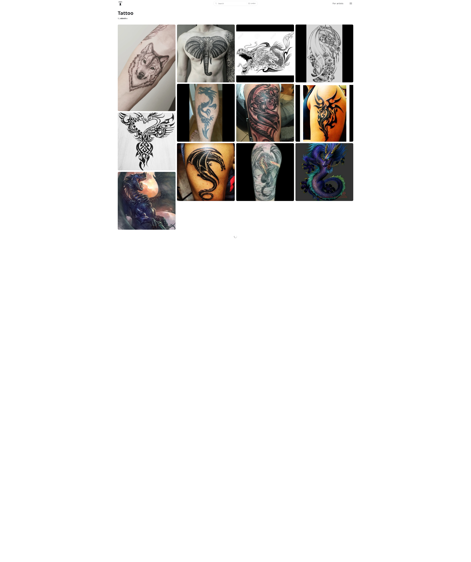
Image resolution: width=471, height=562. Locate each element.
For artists (338, 3)
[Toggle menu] (350, 3)
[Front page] (120, 3)
